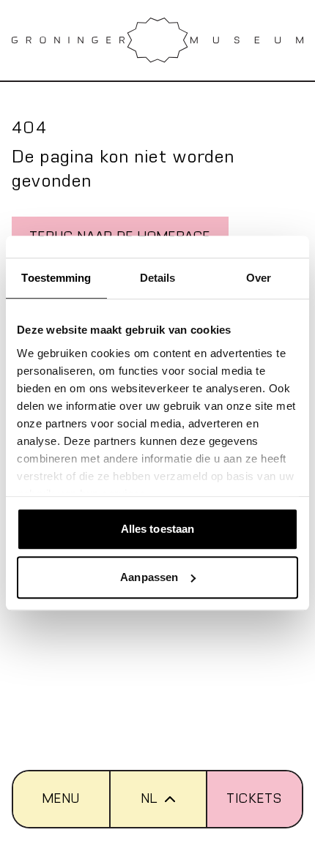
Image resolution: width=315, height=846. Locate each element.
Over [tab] (258, 278)
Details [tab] (158, 278)
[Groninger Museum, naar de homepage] (157, 40)
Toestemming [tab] (56, 278)
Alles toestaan (157, 529)
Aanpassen (149, 577)
